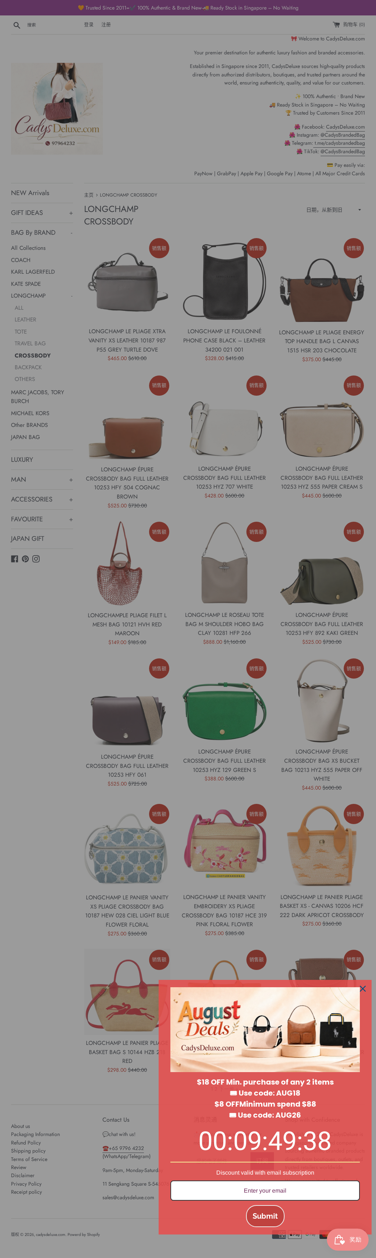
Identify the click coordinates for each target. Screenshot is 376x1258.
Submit (265, 1216)
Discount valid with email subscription (265, 1172)
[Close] (363, 989)
